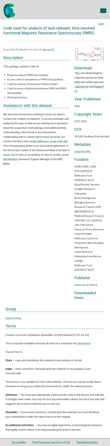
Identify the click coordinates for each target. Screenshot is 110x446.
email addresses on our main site (49, 141)
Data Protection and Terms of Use (51, 442)
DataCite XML (82, 151)
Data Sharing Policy (87, 442)
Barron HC (49, 49)
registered (81, 86)
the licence (84, 343)
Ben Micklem (10, 159)
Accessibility (19, 442)
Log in (101, 23)
